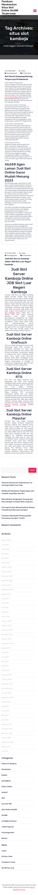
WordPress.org (8, 868)
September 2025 (8, 590)
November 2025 (7, 581)
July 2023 (5, 706)
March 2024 (6, 670)
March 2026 (6, 563)
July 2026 (5, 545)
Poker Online (7, 787)
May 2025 (5, 608)
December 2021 (7, 729)
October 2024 (6, 639)
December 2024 (7, 630)
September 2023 (8, 697)
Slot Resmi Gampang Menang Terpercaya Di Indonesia (18, 77)
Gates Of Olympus (9, 764)
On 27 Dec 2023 (10, 253)
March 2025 (6, 617)
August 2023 (6, 702)
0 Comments (26, 73)
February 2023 (7, 724)
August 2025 (6, 594)
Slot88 (4, 815)
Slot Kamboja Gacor (12, 313)
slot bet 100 (7, 804)
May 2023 (5, 715)
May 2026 (5, 554)
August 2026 (6, 540)
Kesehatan (6, 769)
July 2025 (5, 599)
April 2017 (5, 751)
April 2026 (5, 558)
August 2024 (6, 648)
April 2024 (5, 666)
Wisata (4, 838)
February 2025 (7, 621)
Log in (4, 851)
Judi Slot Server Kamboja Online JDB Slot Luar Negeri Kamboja (18, 262)
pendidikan (6, 781)
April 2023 (5, 720)
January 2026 (6, 572)
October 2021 (6, 738)
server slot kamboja (11, 97)
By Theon (22, 71)
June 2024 (5, 657)
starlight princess (9, 821)
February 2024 (7, 675)
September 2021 (7, 742)
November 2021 (7, 733)
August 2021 (6, 747)
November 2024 (7, 634)
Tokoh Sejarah (8, 827)
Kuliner (4, 775)
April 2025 (5, 612)
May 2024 (5, 661)
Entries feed (7, 856)
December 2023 (7, 684)
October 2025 (6, 585)
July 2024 (5, 652)
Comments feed (8, 862)
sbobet (5, 792)
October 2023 (6, 693)
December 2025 (7, 576)
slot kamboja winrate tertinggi (19, 403)
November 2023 (7, 688)
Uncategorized (12, 73)
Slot (3, 798)
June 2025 (5, 603)
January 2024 (6, 679)
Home (17, 43)
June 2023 (5, 711)
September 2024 (8, 643)
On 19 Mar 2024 (10, 71)
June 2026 (5, 549)
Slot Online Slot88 (9, 810)
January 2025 (6, 625)
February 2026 (7, 567)
